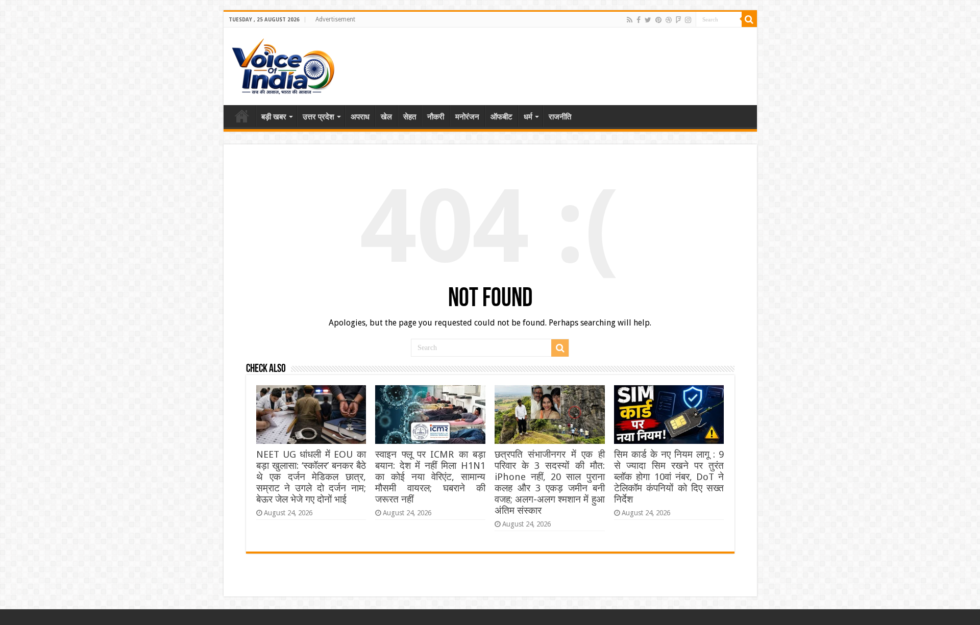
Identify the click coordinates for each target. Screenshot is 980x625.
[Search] (749, 19)
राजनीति (560, 116)
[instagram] (688, 20)
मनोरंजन (467, 116)
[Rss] (629, 20)
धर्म (528, 116)
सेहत (409, 116)
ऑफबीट (501, 116)
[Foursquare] (678, 20)
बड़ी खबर (273, 116)
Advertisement (335, 19)
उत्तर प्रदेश (318, 116)
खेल (386, 116)
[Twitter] (648, 20)
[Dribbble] (669, 20)
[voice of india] (283, 64)
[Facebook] (638, 20)
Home (242, 116)
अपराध (360, 116)
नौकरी (435, 116)
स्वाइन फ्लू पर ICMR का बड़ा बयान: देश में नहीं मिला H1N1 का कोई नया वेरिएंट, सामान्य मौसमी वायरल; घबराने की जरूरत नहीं (430, 477)
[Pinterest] (658, 20)
